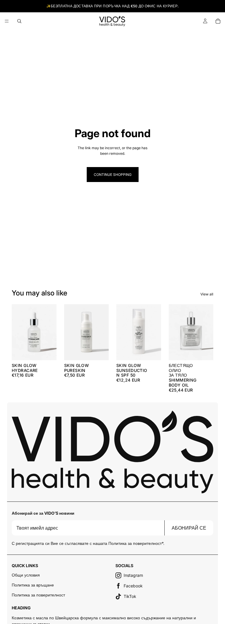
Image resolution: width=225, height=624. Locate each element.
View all (206, 294)
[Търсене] (19, 21)
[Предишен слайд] (175, 332)
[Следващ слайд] (206, 332)
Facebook (133, 585)
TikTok (130, 596)
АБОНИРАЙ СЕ (189, 528)
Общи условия (26, 574)
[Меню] (6, 21)
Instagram (133, 575)
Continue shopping (113, 174)
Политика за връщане (33, 584)
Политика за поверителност (38, 594)
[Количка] (218, 21)
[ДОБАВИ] (47, 351)
